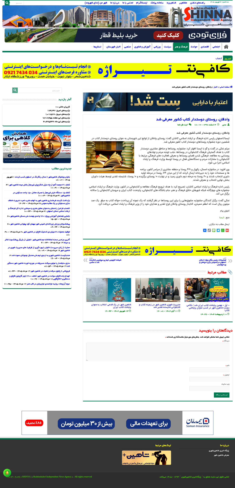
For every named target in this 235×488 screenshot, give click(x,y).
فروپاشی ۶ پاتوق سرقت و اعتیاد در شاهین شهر (50, 271)
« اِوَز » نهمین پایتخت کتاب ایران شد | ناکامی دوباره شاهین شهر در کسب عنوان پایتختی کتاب (208, 308)
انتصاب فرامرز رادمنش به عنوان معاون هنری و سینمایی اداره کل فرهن (189, 58)
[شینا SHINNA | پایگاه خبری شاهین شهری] (117, 16)
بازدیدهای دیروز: (62, 114)
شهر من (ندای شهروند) (96, 3)
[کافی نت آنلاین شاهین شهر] (158, 251)
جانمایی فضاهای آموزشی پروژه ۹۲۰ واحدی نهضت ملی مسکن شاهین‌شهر (40, 216)
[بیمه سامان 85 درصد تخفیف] (117, 423)
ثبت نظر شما (182, 125)
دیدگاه (226, 341)
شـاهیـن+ (171, 3)
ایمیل (226, 375)
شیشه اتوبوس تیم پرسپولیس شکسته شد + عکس (105, 260)
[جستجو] (7, 2)
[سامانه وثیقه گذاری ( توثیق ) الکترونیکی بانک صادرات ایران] (158, 102)
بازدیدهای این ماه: (62, 122)
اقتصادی (205, 47)
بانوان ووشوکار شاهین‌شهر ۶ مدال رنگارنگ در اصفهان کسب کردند (42, 177)
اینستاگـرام (141, 3)
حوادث (194, 47)
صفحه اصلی (226, 46)
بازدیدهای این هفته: (61, 118)
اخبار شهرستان (113, 47)
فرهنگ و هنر (181, 47)
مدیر (224, 125)
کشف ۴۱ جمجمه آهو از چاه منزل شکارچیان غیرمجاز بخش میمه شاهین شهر (39, 185)
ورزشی (157, 47)
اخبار (216, 87)
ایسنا (221, 218)
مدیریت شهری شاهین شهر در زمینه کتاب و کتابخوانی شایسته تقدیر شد (159, 306)
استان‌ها (97, 47)
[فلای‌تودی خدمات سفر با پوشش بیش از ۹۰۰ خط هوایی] (117, 36)
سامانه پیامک (157, 3)
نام (227, 366)
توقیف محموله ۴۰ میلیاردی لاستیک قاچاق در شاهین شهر (47, 232)
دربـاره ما (114, 3)
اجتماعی (216, 47)
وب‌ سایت (225, 384)
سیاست (167, 47)
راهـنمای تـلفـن (197, 3)
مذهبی (127, 47)
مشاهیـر (183, 3)
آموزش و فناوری (142, 47)
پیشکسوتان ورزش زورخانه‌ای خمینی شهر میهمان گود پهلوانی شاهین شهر (40, 224)
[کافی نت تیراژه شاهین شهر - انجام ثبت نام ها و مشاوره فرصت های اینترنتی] (117, 70)
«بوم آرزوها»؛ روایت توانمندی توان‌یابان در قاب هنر (48, 284)
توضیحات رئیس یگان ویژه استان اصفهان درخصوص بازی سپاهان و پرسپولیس (212, 261)
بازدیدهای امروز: (62, 111)
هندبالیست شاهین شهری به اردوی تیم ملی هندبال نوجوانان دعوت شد (41, 255)
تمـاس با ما (127, 3)
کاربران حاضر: (64, 107)
